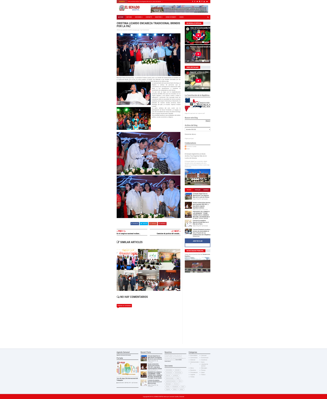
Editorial (168, 375)
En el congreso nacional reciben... (128, 234)
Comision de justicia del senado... (168, 234)
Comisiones (169, 372)
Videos (181, 17)
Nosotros (158, 17)
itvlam (188, 149)
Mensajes (168, 384)
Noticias (129, 17)
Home (121, 17)
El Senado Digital (158, 396)
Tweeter (144, 223)
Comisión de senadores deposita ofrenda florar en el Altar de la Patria (201, 222)
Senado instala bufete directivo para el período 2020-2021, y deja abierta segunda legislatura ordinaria (201, 205)
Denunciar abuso (190, 134)
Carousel (177, 370)
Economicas (178, 372)
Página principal (189, 138)
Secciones (138, 17)
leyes (178, 378)
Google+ (153, 223)
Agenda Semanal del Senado (124, 355)
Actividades (169, 370)
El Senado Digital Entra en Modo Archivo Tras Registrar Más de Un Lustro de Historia (140, 1)
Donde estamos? (171, 17)
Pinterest (163, 223)
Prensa (167, 386)
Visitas (181, 389)
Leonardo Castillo (191, 146)
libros (180, 381)
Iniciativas (175, 375)
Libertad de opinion (171, 381)
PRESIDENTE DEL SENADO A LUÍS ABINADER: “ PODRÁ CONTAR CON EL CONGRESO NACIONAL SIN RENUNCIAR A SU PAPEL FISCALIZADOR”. (201, 215)
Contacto (149, 17)
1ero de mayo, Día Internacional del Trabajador (127, 379)
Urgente (168, 389)
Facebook (135, 223)
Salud (182, 386)
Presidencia (175, 386)
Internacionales (169, 378)
